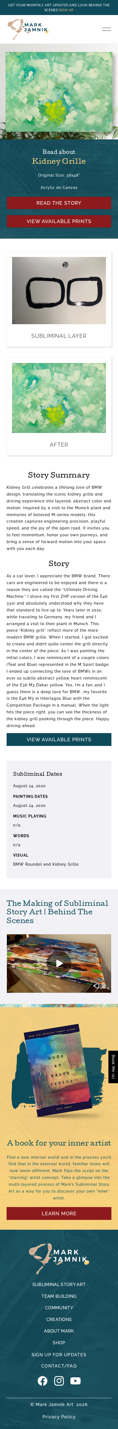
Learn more (59, 1213)
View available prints (59, 221)
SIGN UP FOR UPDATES (59, 1354)
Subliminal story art (59, 1284)
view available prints (59, 739)
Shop (59, 1342)
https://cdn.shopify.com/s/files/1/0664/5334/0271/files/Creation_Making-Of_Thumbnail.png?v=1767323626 (59, 963)
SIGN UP (66, 10)
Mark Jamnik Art (55, 1404)
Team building (58, 1296)
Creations (59, 1319)
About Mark (59, 1331)
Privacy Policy (59, 1416)
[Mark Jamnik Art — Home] (59, 1258)
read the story (59, 203)
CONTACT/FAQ (59, 1366)
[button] (106, 29)
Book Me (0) (113, 1067)
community (59, 1307)
